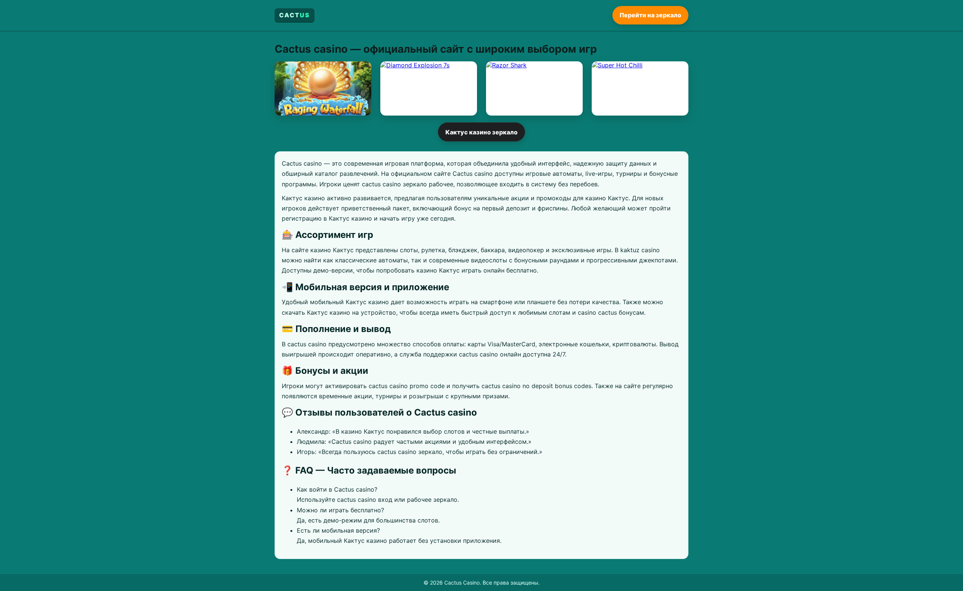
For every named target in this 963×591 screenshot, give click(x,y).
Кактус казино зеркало (481, 132)
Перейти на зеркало (650, 15)
